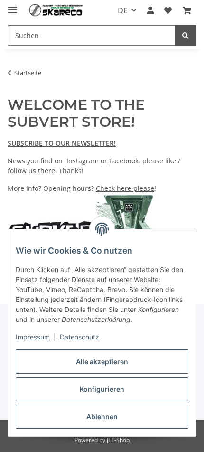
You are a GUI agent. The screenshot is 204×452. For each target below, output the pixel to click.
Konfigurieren (102, 389)
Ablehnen (102, 417)
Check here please (125, 188)
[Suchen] (185, 35)
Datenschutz (79, 337)
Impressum (33, 337)
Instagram (83, 160)
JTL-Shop (118, 440)
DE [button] (123, 10)
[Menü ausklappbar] (12, 6)
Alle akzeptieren (102, 362)
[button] (150, 10)
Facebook (124, 160)
